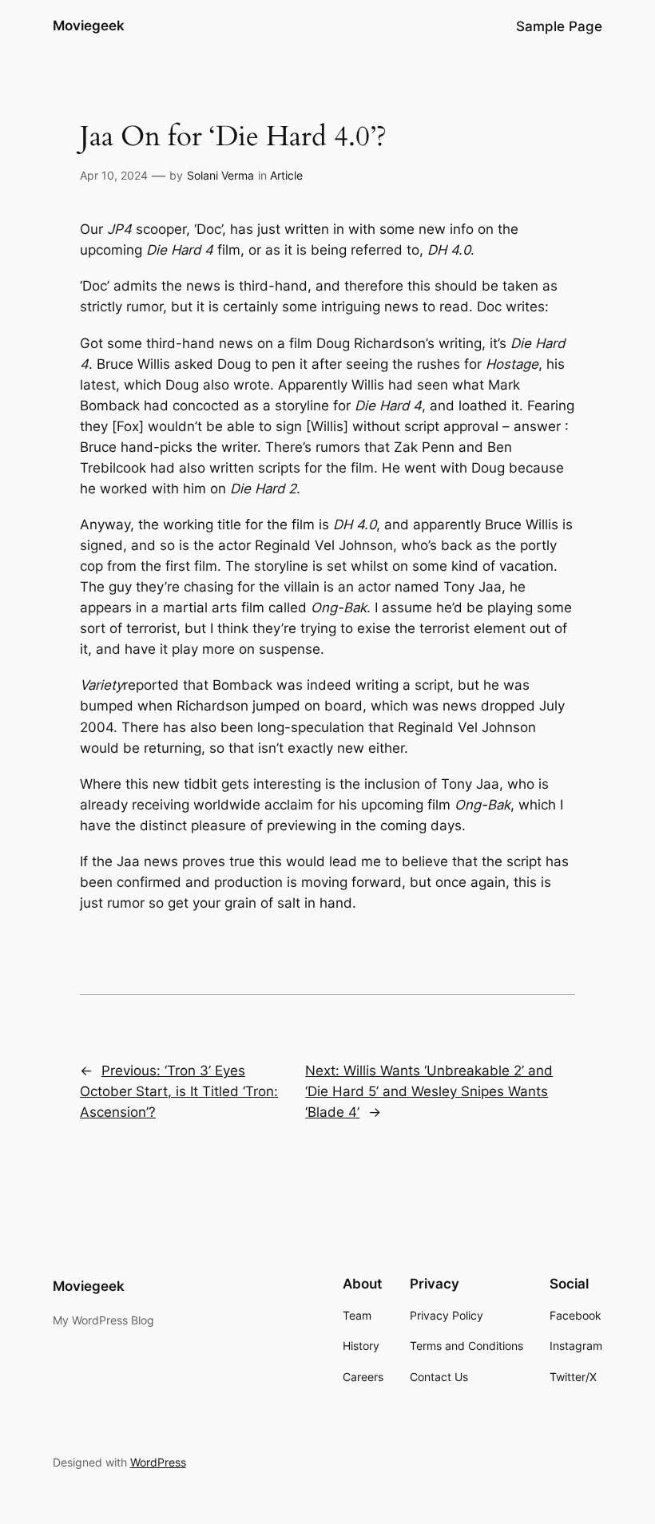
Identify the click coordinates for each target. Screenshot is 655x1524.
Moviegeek (89, 26)
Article (286, 175)
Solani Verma (220, 175)
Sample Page (559, 26)
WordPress (158, 1462)
